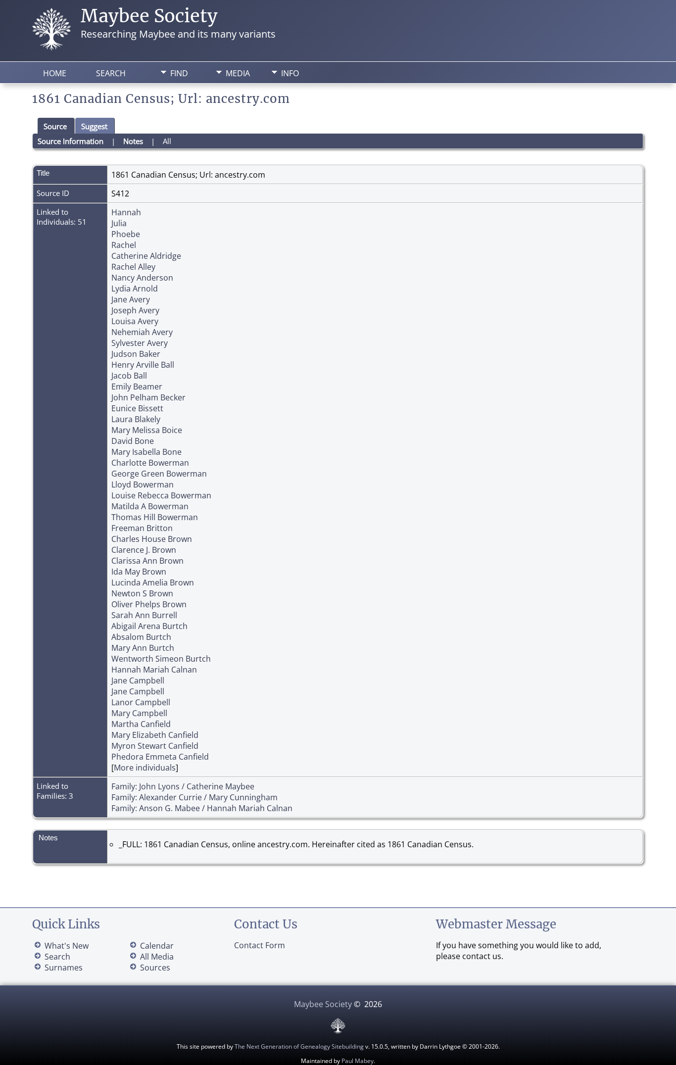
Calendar (157, 945)
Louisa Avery (134, 321)
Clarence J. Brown (143, 549)
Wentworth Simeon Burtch (161, 658)
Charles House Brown (151, 538)
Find (179, 73)
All (167, 141)
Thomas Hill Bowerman (154, 517)
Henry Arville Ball (142, 364)
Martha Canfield (141, 724)
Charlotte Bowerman (150, 462)
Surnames (64, 967)
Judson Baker (135, 353)
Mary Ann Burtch (142, 647)
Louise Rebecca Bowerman (161, 495)
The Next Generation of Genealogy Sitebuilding (299, 1046)
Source (55, 126)
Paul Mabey (357, 1061)
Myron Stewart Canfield (154, 745)
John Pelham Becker (148, 397)
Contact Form (259, 945)
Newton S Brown (142, 593)
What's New (67, 945)
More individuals (145, 767)
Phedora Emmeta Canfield (160, 756)
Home (54, 73)
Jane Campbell (137, 680)
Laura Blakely (135, 419)
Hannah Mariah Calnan (154, 669)
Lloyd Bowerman (142, 484)
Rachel (123, 245)
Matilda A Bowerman (150, 506)
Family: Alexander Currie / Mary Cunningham (194, 797)
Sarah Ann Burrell (144, 615)
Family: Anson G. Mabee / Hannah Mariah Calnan (201, 808)
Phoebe (125, 234)
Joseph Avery (135, 310)
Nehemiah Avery (142, 332)
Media (238, 73)
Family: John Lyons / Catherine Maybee (182, 786)
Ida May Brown (138, 571)
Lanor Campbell (140, 702)
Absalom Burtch (141, 636)
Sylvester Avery (139, 343)
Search (111, 73)
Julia (119, 223)
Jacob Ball (129, 375)
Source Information (70, 141)
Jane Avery (130, 299)
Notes (133, 141)
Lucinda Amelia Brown (152, 582)
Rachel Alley (133, 266)
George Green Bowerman (159, 473)
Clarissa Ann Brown (147, 560)
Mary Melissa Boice (146, 430)
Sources (155, 967)
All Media (157, 956)
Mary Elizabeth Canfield (154, 734)
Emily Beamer (136, 386)
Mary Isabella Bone (146, 451)
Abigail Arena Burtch (149, 626)
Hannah (126, 212)
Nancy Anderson (142, 277)
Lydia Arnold (134, 288)
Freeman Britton (142, 528)
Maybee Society (149, 16)
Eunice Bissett (137, 408)
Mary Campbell (139, 713)
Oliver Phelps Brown (149, 604)
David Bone (132, 441)
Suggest (94, 126)
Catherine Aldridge (146, 255)
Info (290, 73)
